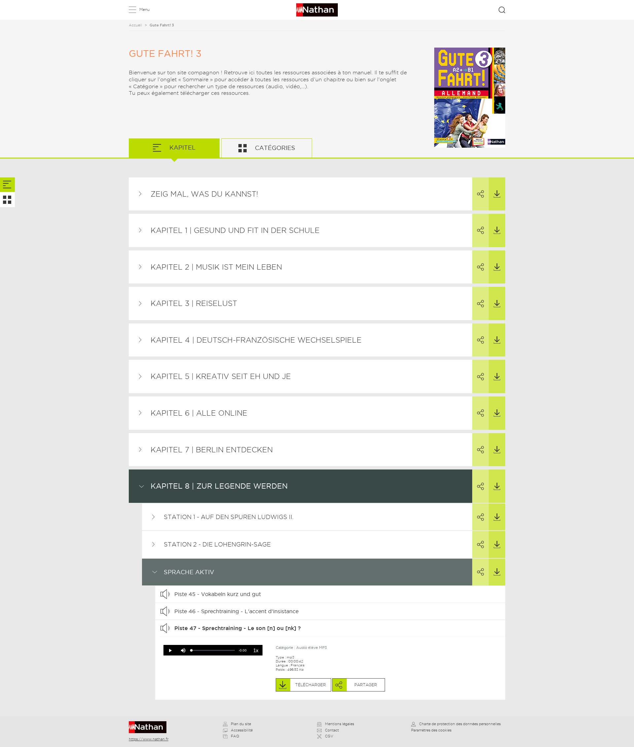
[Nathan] (150, 727)
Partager (480, 194)
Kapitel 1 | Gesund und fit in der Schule (235, 230)
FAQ (235, 736)
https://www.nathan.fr (148, 739)
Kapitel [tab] (181, 147)
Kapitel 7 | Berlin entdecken (212, 450)
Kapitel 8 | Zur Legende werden (219, 486)
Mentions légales (339, 724)
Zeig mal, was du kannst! (204, 194)
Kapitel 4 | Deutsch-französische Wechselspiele (256, 340)
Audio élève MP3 (311, 648)
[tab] (7, 184)
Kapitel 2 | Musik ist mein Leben (216, 267)
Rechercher (502, 10)
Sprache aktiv (189, 572)
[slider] (213, 650)
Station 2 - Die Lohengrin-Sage (217, 544)
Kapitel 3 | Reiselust (194, 303)
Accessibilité (242, 730)
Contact (332, 730)
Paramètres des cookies (431, 730)
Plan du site (241, 724)
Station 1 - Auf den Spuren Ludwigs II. (229, 517)
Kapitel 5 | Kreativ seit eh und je (221, 376)
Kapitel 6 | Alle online (199, 413)
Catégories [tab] (274, 148)
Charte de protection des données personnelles (460, 724)
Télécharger (497, 194)
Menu (144, 9)
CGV (329, 736)
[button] (170, 650)
